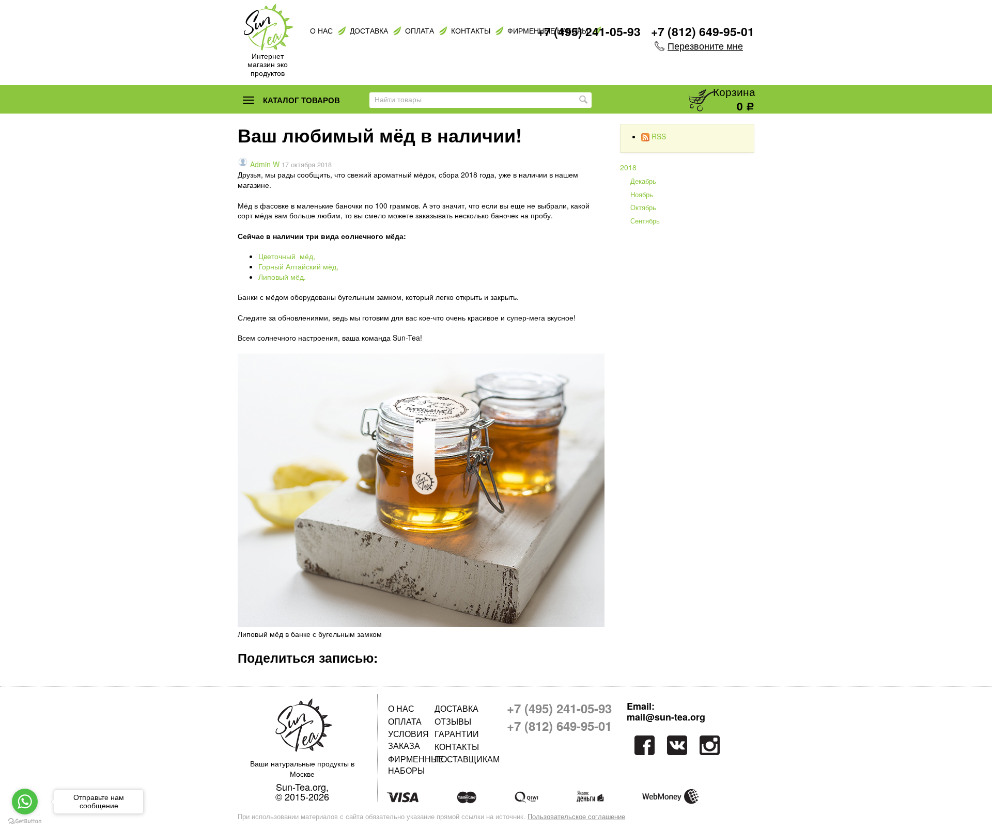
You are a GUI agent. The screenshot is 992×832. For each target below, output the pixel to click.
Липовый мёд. (282, 276)
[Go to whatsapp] (25, 801)
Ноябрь (641, 194)
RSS (659, 136)
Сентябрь (645, 221)
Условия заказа (408, 739)
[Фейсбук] (643, 745)
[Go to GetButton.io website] (24, 821)
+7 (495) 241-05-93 (589, 31)
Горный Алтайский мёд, (298, 266)
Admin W (265, 164)
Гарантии (457, 734)
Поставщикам (458, 759)
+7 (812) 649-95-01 (702, 31)
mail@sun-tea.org (666, 717)
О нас (321, 31)
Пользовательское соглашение (576, 816)
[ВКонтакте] (677, 745)
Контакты (470, 31)
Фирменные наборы (411, 764)
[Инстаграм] (710, 745)
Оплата (419, 31)
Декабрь (643, 181)
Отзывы (453, 721)
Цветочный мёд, (286, 256)
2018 (628, 167)
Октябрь (643, 207)
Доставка (369, 31)
